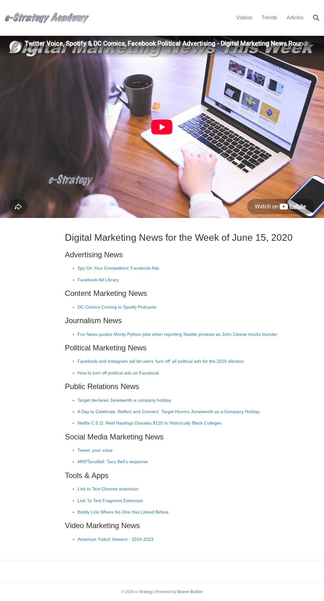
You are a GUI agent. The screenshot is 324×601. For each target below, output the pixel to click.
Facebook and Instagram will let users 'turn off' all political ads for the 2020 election (161, 361)
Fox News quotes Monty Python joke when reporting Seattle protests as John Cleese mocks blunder (177, 334)
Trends (269, 17)
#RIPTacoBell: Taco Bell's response (113, 461)
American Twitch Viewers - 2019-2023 (115, 539)
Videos (244, 17)
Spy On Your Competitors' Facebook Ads (118, 268)
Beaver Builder (190, 592)
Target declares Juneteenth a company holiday (124, 400)
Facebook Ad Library (98, 279)
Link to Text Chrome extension (108, 488)
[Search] (313, 17)
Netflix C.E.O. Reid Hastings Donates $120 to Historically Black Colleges (149, 422)
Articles (295, 17)
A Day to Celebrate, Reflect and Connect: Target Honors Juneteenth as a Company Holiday (169, 411)
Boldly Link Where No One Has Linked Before (123, 512)
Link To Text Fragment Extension (110, 500)
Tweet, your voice (95, 450)
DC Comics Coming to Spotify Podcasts (117, 307)
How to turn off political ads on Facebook (118, 372)
